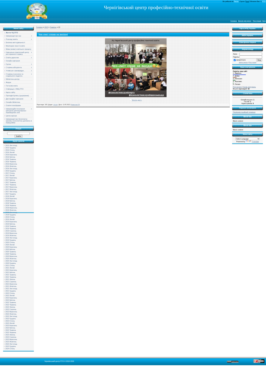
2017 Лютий (9, 175)
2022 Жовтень (10, 314)
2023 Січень (10, 321)
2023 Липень (10, 335)
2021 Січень (10, 265)
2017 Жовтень (10, 189)
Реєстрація (257, 21)
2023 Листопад (11, 344)
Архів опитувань (249, 87)
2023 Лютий (9, 323)
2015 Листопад (11, 145)
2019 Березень (11, 222)
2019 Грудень (10, 240)
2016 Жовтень (10, 166)
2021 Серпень (10, 282)
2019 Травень (10, 226)
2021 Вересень (11, 284)
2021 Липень (10, 279)
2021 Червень (10, 277)
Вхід (264, 21)
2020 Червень (10, 254)
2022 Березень (11, 298)
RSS (264, 1)
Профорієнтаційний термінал (244, 112)
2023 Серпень (10, 337)
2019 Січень (10, 217)
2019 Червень (10, 228)
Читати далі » (137, 100)
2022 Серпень (10, 309)
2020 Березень (11, 247)
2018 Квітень (10, 201)
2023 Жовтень (10, 342)
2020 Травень (10, 252)
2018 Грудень (10, 215)
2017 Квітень (10, 180)
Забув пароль (243, 62)
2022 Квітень (10, 300)
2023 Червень (10, 332)
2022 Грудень (10, 319)
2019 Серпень (10, 231)
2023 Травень (10, 330)
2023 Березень (11, 325)
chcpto (55, 104)
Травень (53, 27)
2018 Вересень (11, 208)
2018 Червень (10, 205)
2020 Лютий (9, 245)
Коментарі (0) (75, 104)
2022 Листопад (11, 316)
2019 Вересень (11, 233)
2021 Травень (10, 275)
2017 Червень (10, 185)
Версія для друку (244, 21)
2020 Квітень (10, 249)
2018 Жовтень (10, 210)
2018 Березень (11, 198)
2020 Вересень (11, 256)
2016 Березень (11, 155)
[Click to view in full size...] (136, 96)
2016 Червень (10, 162)
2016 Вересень (11, 164)
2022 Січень (10, 293)
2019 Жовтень (10, 235)
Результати (237, 87)
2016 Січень (10, 150)
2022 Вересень (11, 312)
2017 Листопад (11, 192)
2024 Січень (10, 349)
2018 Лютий (9, 196)
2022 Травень (10, 302)
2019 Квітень (10, 224)
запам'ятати (241, 60)
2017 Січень (10, 173)
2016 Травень (10, 159)
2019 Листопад (11, 238)
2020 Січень (10, 242)
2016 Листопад (11, 168)
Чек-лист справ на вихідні (53, 34)
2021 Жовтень (10, 286)
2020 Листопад (11, 261)
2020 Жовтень (10, 258)
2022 (46, 27)
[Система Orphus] (258, 362)
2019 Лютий (9, 219)
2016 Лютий (9, 152)
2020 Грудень (10, 263)
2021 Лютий (9, 268)
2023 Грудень (10, 346)
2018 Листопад (11, 212)
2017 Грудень (10, 194)
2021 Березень (11, 270)
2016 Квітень (10, 157)
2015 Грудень (10, 148)
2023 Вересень (11, 339)
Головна (233, 21)
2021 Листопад (11, 289)
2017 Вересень (11, 187)
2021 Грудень (10, 291)
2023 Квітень (10, 328)
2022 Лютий (9, 295)
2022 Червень (10, 305)
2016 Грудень (10, 171)
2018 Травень (10, 203)
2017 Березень (11, 178)
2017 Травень (10, 182)
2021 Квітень (10, 272)
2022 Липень (10, 307)
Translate (255, 142)
